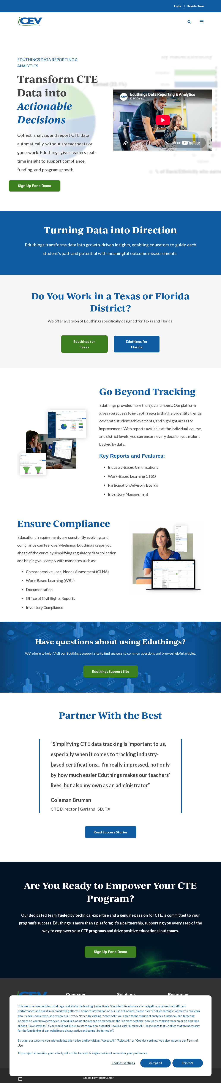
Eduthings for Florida (137, 344)
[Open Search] (189, 22)
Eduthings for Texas (84, 344)
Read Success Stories (111, 832)
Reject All (188, 1063)
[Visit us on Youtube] (18, 1079)
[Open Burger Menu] (201, 21)
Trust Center (106, 1077)
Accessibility (90, 1077)
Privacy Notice (78, 1016)
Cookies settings (123, 1063)
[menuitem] (177, 6)
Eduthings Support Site (110, 671)
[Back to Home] (29, 21)
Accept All (155, 1063)
